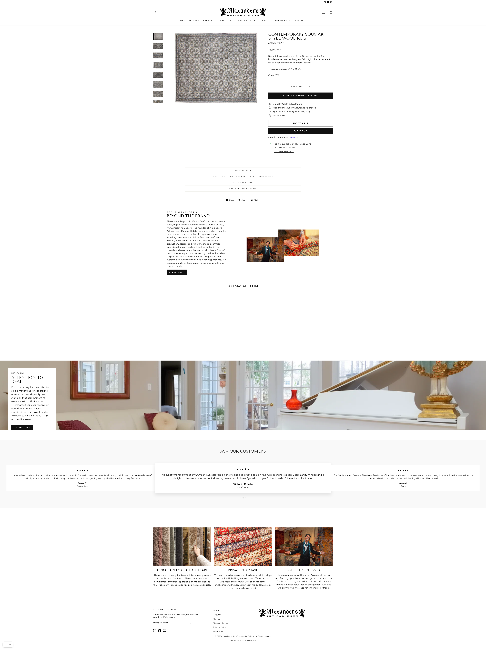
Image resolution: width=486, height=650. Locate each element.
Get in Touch (22, 427)
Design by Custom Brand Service (243, 640)
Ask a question (300, 86)
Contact (300, 20)
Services (281, 20)
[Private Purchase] (243, 546)
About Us (217, 615)
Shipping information (243, 188)
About (266, 20)
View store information (284, 152)
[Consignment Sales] (304, 546)
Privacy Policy (219, 627)
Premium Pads (243, 170)
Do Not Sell (218, 631)
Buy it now (301, 131)
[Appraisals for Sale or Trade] (182, 546)
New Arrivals (189, 20)
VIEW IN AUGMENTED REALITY (300, 96)
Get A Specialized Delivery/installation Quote (243, 177)
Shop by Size (247, 20)
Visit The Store (243, 182)
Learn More (176, 272)
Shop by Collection (217, 20)
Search (216, 610)
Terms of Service (220, 623)
